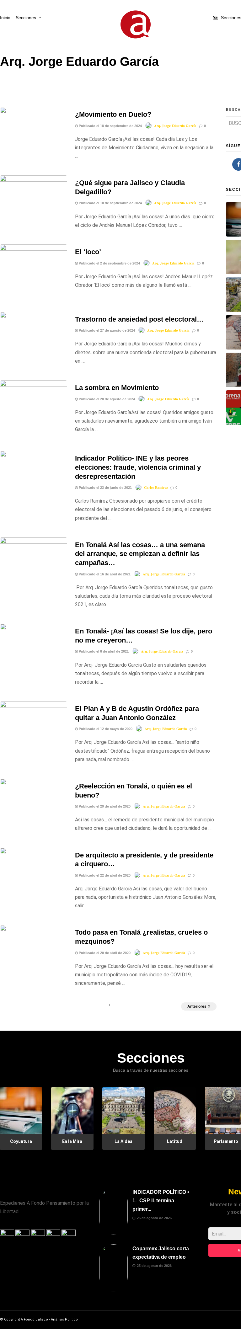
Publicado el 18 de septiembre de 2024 (110, 126)
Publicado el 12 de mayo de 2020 (105, 729)
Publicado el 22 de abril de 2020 (104, 875)
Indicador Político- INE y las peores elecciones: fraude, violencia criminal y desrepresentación (138, 467)
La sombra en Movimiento (117, 388)
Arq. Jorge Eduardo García (175, 125)
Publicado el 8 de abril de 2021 (103, 651)
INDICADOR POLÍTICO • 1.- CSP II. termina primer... (160, 1200)
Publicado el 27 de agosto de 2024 (106, 330)
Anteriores (196, 1006)
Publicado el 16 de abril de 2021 (104, 574)
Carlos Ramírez (156, 487)
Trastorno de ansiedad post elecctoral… (139, 319)
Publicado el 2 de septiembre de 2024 (109, 263)
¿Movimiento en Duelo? (113, 114)
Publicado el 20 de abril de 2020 (104, 953)
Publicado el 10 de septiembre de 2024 (110, 203)
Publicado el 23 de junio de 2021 (105, 487)
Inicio (5, 17)
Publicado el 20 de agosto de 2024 (106, 399)
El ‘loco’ (88, 252)
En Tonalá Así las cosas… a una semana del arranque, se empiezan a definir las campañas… (140, 554)
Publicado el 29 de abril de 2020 (104, 806)
